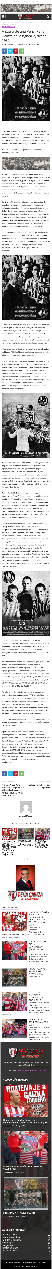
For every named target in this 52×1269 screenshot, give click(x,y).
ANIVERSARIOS (10, 1250)
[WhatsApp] (21, 51)
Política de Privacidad (13, 1262)
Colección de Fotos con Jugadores (39, 786)
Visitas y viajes (8, 1172)
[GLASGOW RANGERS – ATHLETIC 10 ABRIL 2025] (42, 834)
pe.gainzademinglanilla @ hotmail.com (31, 1070)
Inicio (3, 22)
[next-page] (27, 859)
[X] (10, 51)
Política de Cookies (29, 1262)
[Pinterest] (15, 51)
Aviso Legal (42, 1262)
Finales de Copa (10, 1248)
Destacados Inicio (12, 22)
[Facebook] (4, 51)
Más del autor (35, 824)
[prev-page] (24, 859)
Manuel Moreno (9, 45)
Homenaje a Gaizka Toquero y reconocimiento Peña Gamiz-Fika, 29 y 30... (26, 1121)
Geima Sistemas (31, 1266)
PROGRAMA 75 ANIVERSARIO (19, 1212)
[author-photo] (26, 807)
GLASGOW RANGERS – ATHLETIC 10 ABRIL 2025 (41, 844)
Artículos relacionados (20, 824)
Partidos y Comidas (11, 1240)
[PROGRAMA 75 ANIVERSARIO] (26, 834)
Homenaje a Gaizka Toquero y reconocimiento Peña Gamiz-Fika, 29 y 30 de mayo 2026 (9, 848)
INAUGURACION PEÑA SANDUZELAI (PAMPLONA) (22, 1167)
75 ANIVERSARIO (9, 1216)
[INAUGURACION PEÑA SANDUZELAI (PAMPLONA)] (26, 1147)
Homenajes (7, 1242)
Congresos (7, 1245)
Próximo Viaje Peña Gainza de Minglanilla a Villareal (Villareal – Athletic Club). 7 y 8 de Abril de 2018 (13, 790)
